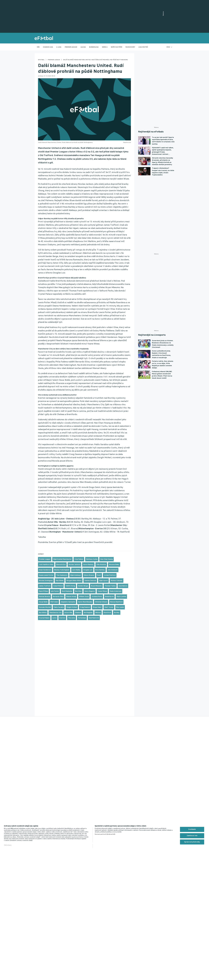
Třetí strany (7, 845)
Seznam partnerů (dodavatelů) (105, 834)
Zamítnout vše (192, 836)
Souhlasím (192, 829)
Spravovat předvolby (192, 842)
